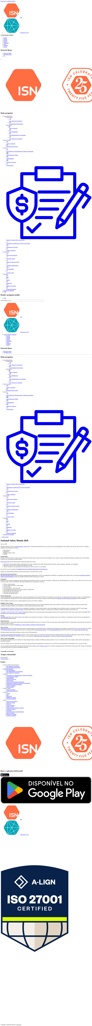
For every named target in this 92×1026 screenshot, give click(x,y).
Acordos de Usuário (10, 709)
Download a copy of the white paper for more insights (13, 613)
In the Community (10, 705)
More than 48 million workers (7, 575)
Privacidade (9, 710)
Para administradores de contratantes (14, 671)
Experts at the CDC (5, 561)
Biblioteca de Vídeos (11, 697)
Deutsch (5, 39)
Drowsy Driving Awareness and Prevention (62, 636)
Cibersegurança (9, 680)
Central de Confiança (11, 715)
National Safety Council (21, 546)
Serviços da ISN (10, 687)
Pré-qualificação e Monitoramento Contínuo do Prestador (19, 675)
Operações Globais (10, 702)
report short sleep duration (41, 629)
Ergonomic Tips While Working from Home (66, 598)
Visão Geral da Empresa (11, 701)
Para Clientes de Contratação (12, 666)
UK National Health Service (55, 629)
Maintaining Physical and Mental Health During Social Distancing (32, 569)
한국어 (5, 47)
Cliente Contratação (10, 689)
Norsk (4, 44)
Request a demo (43, 646)
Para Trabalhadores (10, 670)
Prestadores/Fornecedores (12, 691)
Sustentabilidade (10, 678)
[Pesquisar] (4, 56)
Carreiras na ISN (10, 706)
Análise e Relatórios (10, 685)
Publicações (9, 696)
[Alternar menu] (1, 59)
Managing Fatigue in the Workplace (42, 636)
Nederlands (6, 43)
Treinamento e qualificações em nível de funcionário (18, 683)
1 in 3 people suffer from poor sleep (80, 629)
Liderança (8, 704)
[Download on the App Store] (5, 776)
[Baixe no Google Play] (46, 803)
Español (5, 40)
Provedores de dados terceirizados (14, 684)
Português (7, 35)
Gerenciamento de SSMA (12, 676)
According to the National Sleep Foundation (11, 634)
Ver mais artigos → (5, 658)
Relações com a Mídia (11, 714)
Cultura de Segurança (11, 679)
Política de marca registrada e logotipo (15, 707)
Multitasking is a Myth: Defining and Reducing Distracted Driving (30, 624)
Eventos (8, 693)
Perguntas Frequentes (11, 698)
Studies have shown (5, 628)
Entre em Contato (10, 713)
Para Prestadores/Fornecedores (13, 667)
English (5, 37)
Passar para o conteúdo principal (8, 1)
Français (5, 41)
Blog (7, 694)
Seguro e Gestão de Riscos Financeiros (15, 682)
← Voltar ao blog (4, 537)
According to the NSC (6, 617)
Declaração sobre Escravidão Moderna (15, 711)
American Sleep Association (9, 629)
